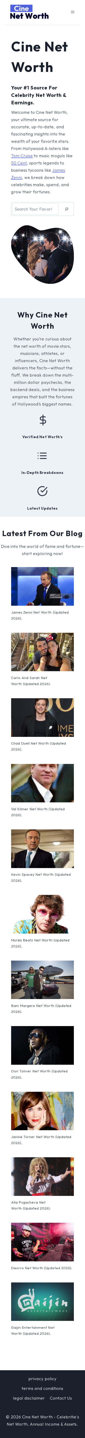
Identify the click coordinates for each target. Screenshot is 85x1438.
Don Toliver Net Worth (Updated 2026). (39, 1074)
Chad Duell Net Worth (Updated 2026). (38, 746)
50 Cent (19, 162)
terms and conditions (42, 1388)
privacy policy (42, 1378)
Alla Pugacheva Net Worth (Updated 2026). (31, 1205)
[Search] (66, 209)
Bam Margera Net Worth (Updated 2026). (41, 1008)
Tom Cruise (22, 155)
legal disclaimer (29, 1398)
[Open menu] (72, 12)
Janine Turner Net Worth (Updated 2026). (41, 1140)
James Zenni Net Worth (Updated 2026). (40, 615)
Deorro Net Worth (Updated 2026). (41, 1268)
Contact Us (61, 1398)
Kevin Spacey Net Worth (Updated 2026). (41, 877)
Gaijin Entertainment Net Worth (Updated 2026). (32, 1330)
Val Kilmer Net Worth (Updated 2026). (38, 812)
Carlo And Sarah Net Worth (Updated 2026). (31, 681)
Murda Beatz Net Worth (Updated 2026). (40, 943)
